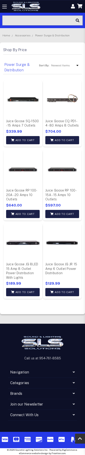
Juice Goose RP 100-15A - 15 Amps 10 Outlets (61, 195)
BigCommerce (69, 449)
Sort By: (44, 65)
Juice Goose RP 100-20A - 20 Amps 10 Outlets (21, 195)
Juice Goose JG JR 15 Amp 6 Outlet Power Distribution (61, 268)
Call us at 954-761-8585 (42, 358)
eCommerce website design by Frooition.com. (42, 453)
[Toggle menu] (4, 6)
